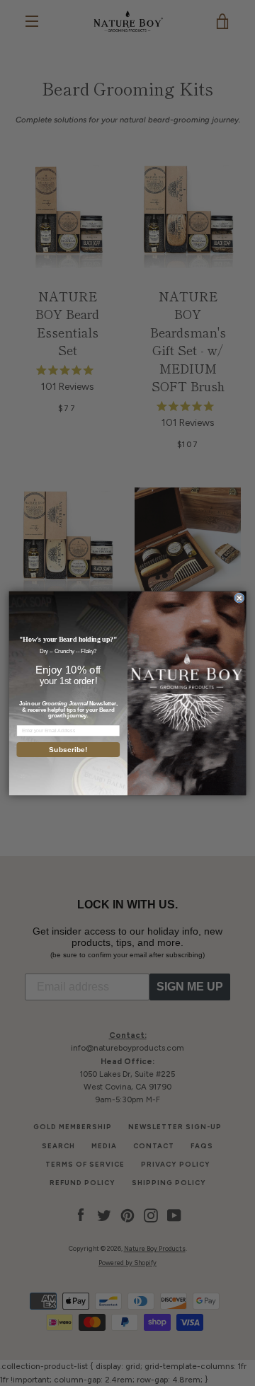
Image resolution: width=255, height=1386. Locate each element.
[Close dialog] (239, 597)
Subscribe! (68, 749)
